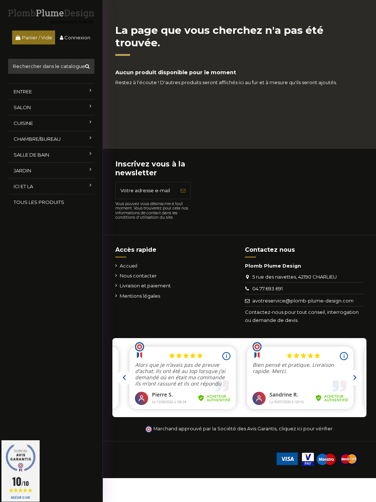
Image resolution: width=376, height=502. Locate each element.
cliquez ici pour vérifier (306, 428)
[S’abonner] (183, 190)
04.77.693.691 (267, 288)
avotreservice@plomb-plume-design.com (303, 301)
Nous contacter (138, 276)
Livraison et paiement (145, 285)
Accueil (128, 266)
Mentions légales (140, 296)
